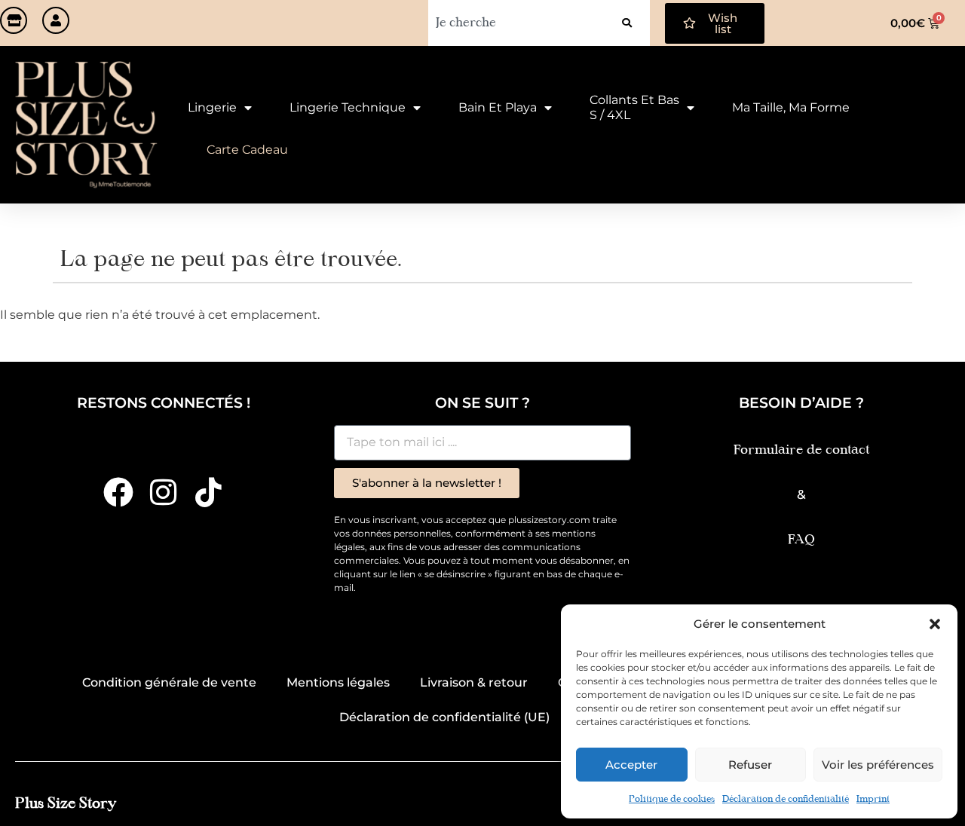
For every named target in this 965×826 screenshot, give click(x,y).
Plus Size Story (65, 804)
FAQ (801, 540)
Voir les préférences (878, 764)
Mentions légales (338, 682)
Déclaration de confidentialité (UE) (444, 717)
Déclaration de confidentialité (785, 799)
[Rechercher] (627, 23)
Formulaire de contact (801, 450)
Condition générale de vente (169, 682)
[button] (934, 624)
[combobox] (516, 23)
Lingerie (212, 107)
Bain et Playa (497, 107)
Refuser (750, 764)
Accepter (631, 764)
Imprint (873, 799)
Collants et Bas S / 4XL (634, 107)
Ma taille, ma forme (791, 107)
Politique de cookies (672, 799)
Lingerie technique (348, 107)
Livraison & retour (474, 682)
